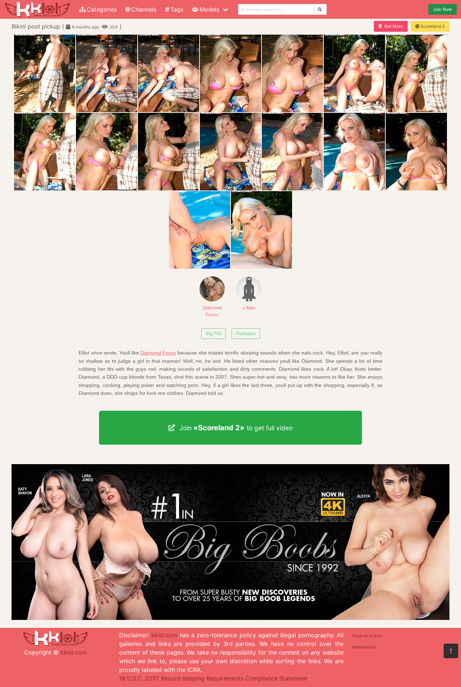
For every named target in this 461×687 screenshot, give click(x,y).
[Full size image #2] (168, 73)
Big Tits (213, 333)
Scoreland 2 (433, 26)
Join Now (442, 9)
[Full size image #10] (230, 151)
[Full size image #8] (106, 151)
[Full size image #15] (261, 230)
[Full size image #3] (230, 73)
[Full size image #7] (44, 151)
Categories (102, 9)
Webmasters (364, 646)
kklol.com (74, 652)
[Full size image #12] (354, 151)
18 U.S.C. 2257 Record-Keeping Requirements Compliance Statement (213, 678)
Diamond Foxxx (212, 311)
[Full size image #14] (199, 230)
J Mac (248, 308)
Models (209, 9)
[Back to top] (451, 651)
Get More (393, 26)
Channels (143, 9)
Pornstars (245, 333)
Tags (176, 9)
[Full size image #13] (416, 151)
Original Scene (367, 635)
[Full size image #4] (292, 73)
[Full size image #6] (416, 73)
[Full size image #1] (106, 73)
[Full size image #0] (44, 73)
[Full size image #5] (354, 73)
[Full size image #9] (168, 151)
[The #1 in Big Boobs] (230, 617)
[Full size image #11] (292, 151)
